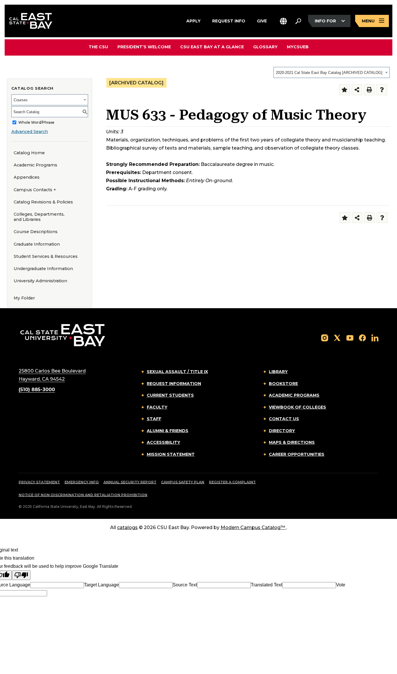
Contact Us (284, 418)
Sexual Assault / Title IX (177, 371)
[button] (283, 21)
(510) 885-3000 (37, 389)
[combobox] (331, 72)
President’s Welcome (144, 46)
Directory (282, 430)
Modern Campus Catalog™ (253, 527)
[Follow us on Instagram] (324, 337)
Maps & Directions (292, 442)
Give (262, 20)
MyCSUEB (298, 46)
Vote (340, 584)
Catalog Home (29, 152)
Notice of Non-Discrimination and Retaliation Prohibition (83, 495)
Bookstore (283, 383)
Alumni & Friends (167, 430)
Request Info (228, 20)
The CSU (98, 46)
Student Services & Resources (46, 256)
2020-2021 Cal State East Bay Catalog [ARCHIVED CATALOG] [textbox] (329, 72)
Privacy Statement (39, 482)
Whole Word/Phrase (36, 122)
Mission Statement (171, 454)
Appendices (27, 177)
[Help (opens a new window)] (381, 89)
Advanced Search (29, 131)
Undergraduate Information (43, 268)
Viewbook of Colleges (297, 407)
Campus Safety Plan (182, 482)
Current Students (170, 395)
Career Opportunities (296, 454)
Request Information (174, 383)
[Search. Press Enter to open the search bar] (298, 21)
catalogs (127, 527)
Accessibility (163, 442)
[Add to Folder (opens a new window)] (344, 89)
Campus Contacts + (35, 189)
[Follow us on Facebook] (362, 337)
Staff (154, 418)
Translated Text (266, 584)
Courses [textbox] (21, 100)
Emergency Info (82, 482)
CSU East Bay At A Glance (212, 46)
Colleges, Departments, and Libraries (39, 217)
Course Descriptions (36, 231)
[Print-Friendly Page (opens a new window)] (369, 89)
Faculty (157, 407)
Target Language (101, 584)
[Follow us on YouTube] (349, 337)
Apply (193, 20)
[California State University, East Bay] (63, 335)
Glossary (265, 46)
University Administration (40, 280)
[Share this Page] (357, 89)
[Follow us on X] (337, 337)
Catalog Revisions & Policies (43, 202)
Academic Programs (35, 165)
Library (278, 371)
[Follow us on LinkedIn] (374, 337)
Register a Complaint (232, 482)
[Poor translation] (21, 575)
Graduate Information (37, 244)
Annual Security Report (129, 482)
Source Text (185, 584)
